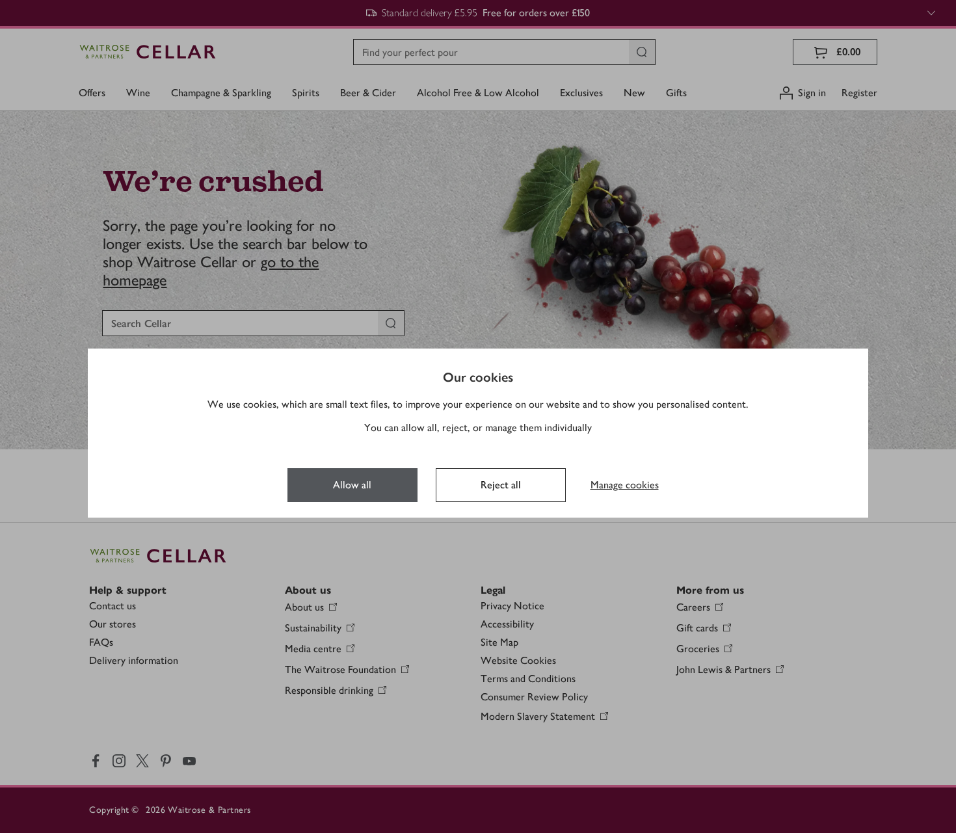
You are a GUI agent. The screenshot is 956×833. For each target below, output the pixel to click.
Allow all (352, 485)
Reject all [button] (501, 485)
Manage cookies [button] (625, 485)
